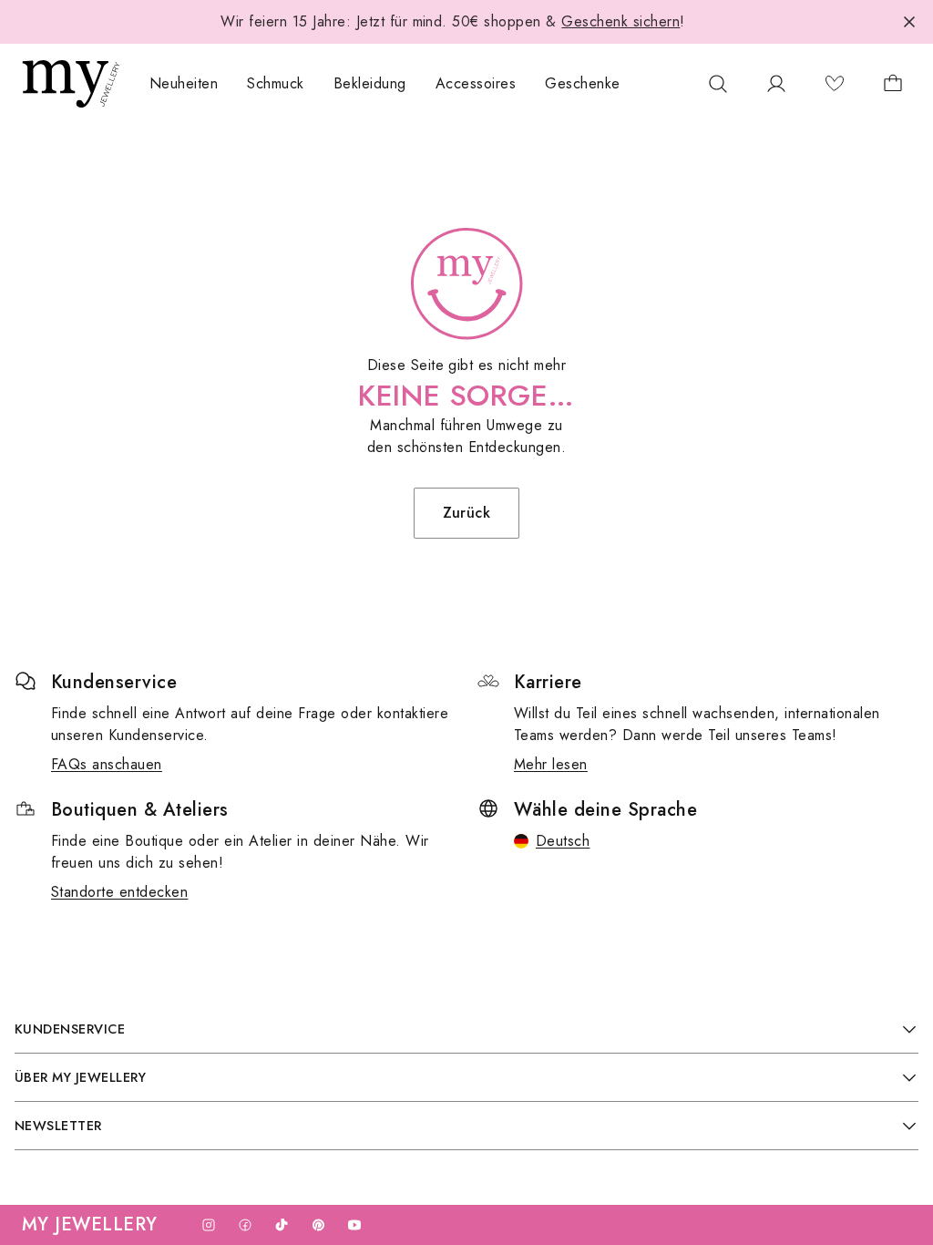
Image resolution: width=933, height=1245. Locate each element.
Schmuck (275, 83)
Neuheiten (183, 83)
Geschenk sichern (620, 21)
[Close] (909, 22)
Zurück (467, 512)
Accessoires (476, 83)
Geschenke (582, 83)
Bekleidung (369, 83)
